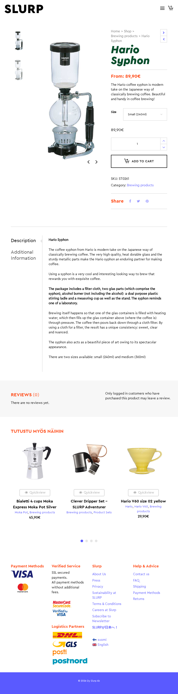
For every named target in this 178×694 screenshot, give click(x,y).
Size (113, 112)
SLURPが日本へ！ (105, 627)
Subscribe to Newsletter (101, 619)
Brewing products (124, 36)
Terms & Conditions (106, 604)
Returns (138, 599)
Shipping (139, 586)
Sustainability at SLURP (104, 595)
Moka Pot (21, 512)
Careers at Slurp (104, 610)
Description (23, 240)
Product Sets (103, 512)
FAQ (136, 580)
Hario (129, 506)
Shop (127, 31)
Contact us (141, 574)
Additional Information (23, 255)
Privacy (97, 586)
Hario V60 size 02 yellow (143, 501)
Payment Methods (146, 593)
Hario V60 (141, 506)
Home (115, 31)
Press (96, 580)
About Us (99, 574)
